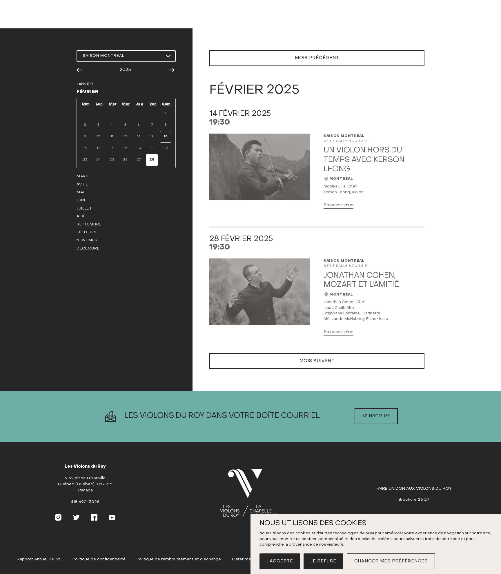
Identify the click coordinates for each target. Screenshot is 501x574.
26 (125, 159)
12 (125, 136)
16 (85, 148)
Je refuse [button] (323, 561)
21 (152, 148)
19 (125, 148)
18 (112, 148)
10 (98, 136)
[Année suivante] (172, 70)
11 (112, 136)
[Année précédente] (79, 70)
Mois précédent (317, 58)
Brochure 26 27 (414, 500)
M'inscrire (376, 416)
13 (138, 136)
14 (152, 136)
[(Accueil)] (249, 493)
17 (98, 148)
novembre (88, 240)
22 (165, 148)
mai (80, 192)
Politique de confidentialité (99, 559)
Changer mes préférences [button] (391, 561)
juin (81, 200)
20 (138, 148)
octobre (87, 232)
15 (166, 136)
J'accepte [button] (279, 561)
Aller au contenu (250, 22)
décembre (88, 248)
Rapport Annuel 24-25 (39, 559)
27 (139, 159)
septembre (89, 224)
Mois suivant (317, 361)
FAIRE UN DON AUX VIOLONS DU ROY (414, 489)
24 (98, 159)
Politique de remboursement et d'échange (179, 559)
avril (82, 184)
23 (85, 159)
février (88, 92)
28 (152, 159)
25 (112, 159)
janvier (85, 84)
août (83, 216)
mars (83, 176)
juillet (84, 208)
